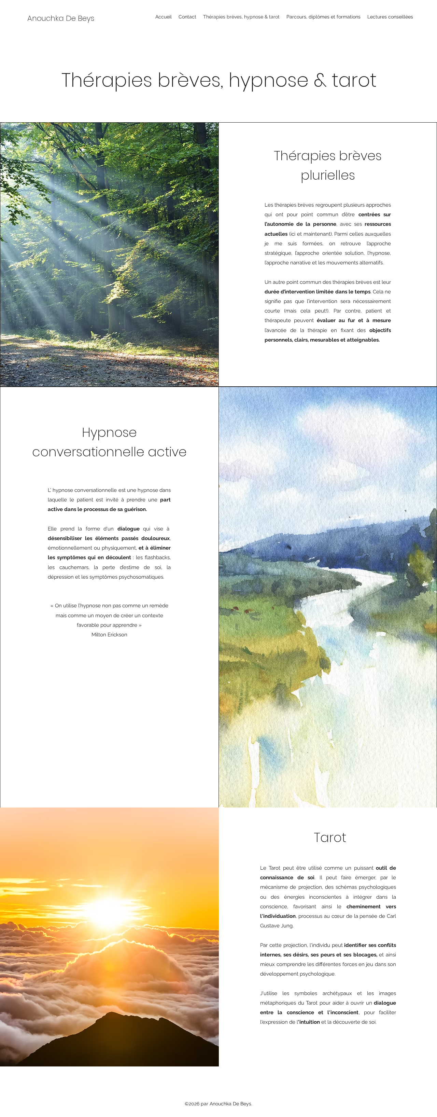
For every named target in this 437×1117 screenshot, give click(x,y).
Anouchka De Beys (60, 18)
